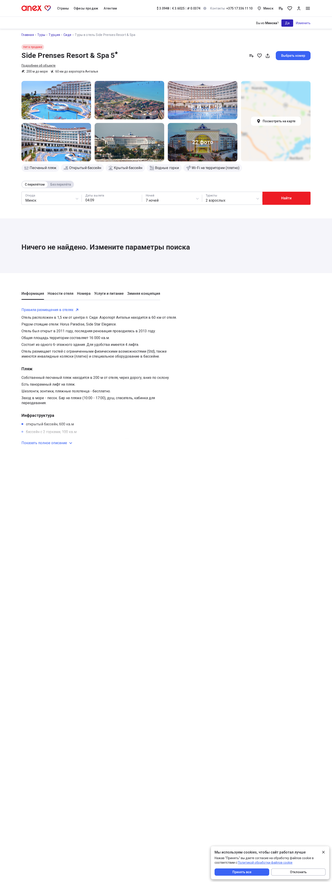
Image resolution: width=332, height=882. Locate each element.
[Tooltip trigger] (205, 8)
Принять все (241, 872)
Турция (54, 35)
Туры (41, 35)
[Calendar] (112, 198)
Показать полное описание (44, 443)
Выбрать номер (293, 55)
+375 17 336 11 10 (231, 8)
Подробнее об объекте (38, 65)
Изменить (303, 23)
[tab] (32, 295)
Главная (27, 35)
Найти (286, 198)
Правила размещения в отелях (47, 310)
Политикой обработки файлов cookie (265, 862)
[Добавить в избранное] (259, 55)
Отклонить (298, 872)
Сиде (67, 35)
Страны (63, 8)
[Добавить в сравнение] (251, 55)
